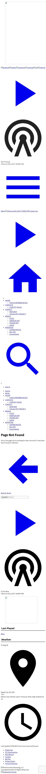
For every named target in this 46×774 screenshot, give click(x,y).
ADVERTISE (9, 327)
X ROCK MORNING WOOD (18, 303)
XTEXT (11, 318)
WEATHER (13, 312)
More (3, 634)
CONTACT (8, 309)
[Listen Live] (23, 92)
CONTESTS (9, 305)
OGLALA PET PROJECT (17, 314)
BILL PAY (12, 332)
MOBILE (8, 316)
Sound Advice (14, 334)
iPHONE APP (14, 323)
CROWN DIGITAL (15, 330)
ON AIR (7, 300)
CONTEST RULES (15, 307)
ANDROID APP (14, 321)
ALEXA (11, 325)
